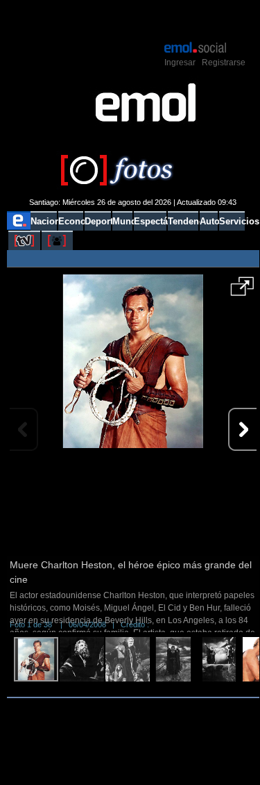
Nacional (43, 221)
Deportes (97, 221)
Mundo (122, 221)
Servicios (232, 221)
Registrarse (223, 62)
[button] (242, 291)
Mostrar (133, 19)
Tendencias (183, 221)
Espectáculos (150, 221)
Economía (71, 221)
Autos (209, 221)
